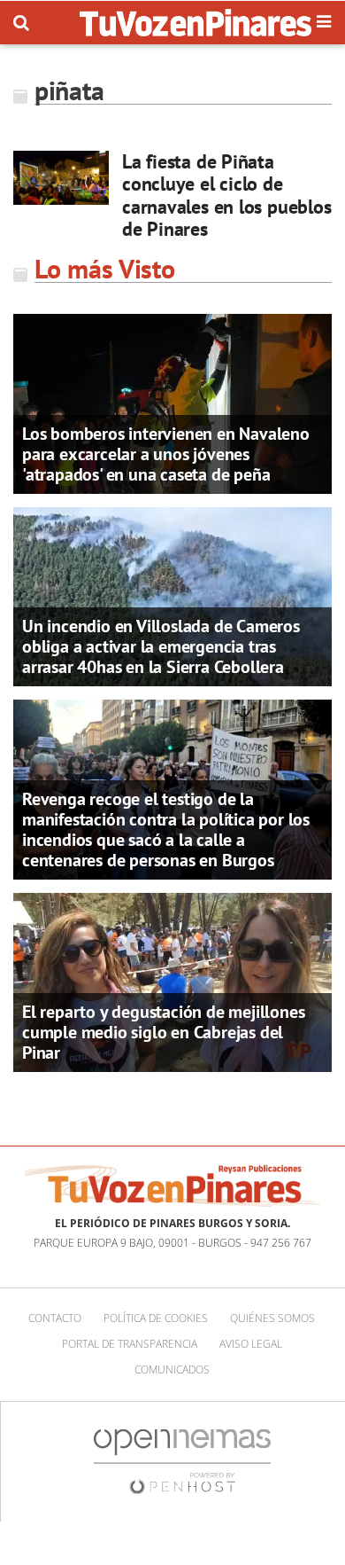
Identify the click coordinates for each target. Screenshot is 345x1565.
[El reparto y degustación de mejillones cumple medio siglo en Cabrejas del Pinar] (172, 980)
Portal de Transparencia (129, 1343)
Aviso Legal (250, 1343)
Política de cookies (156, 1318)
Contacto (54, 1318)
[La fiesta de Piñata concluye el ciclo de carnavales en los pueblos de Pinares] (61, 178)
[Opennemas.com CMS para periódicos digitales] (182, 1460)
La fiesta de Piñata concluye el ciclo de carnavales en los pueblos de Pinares (227, 195)
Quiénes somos (272, 1318)
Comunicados (172, 1369)
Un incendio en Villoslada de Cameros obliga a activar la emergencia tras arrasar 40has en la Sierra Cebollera (161, 646)
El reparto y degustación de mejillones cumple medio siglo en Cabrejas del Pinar (163, 1032)
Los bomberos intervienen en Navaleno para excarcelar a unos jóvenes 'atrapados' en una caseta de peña (166, 454)
